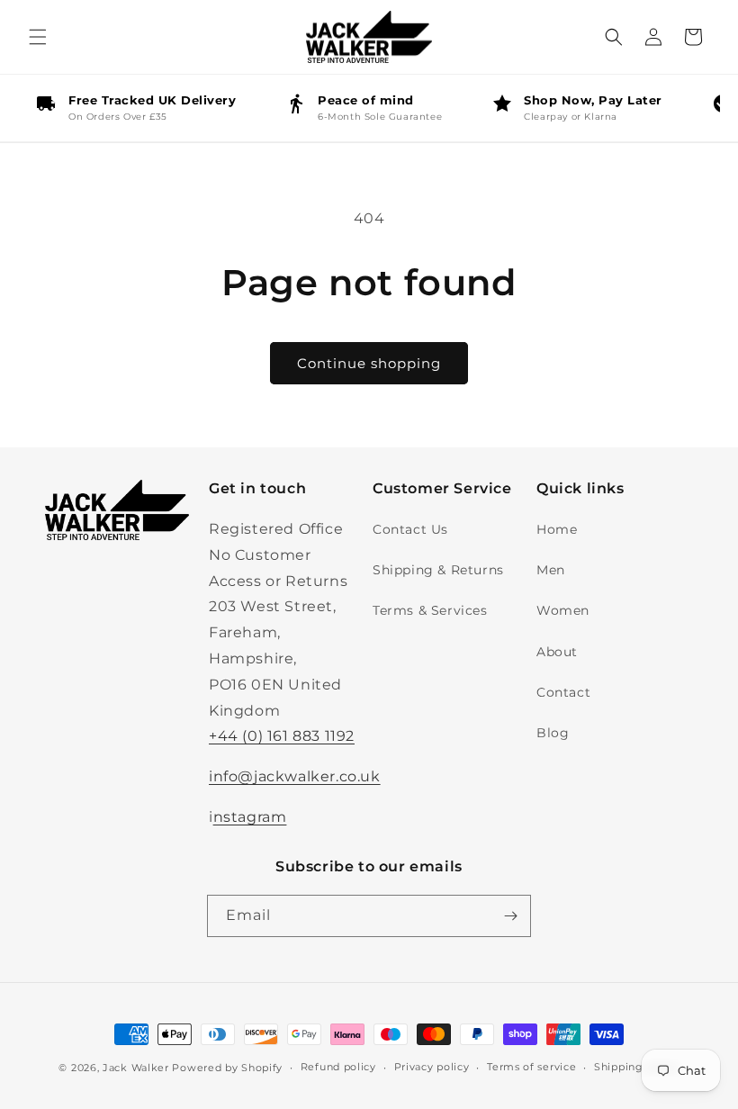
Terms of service (531, 1066)
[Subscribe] (510, 916)
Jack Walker (136, 1067)
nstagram (250, 816)
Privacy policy (432, 1066)
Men (550, 570)
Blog (552, 733)
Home (556, 529)
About (557, 652)
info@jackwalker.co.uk (295, 776)
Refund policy (338, 1066)
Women (563, 610)
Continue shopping (369, 363)
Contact (563, 692)
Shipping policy (637, 1066)
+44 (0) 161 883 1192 (282, 735)
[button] (38, 37)
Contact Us (410, 529)
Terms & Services (430, 610)
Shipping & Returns (438, 570)
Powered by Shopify (227, 1067)
